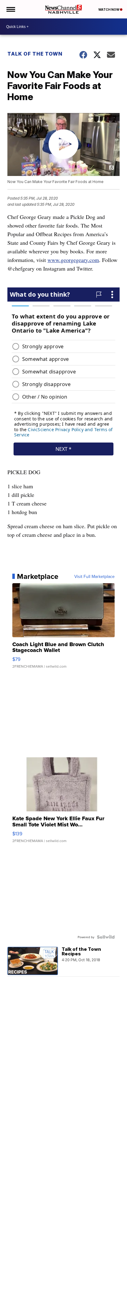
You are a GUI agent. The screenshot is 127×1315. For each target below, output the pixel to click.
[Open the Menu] (10, 9)
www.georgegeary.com (73, 259)
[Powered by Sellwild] (106, 937)
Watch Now (109, 9)
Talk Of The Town (35, 54)
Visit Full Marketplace (94, 576)
